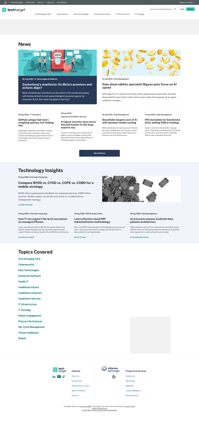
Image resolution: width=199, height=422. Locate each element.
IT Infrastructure (122, 14)
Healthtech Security (29, 298)
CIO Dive (40, 2)
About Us (75, 376)
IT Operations (35, 115)
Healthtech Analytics (30, 292)
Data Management (121, 79)
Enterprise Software (102, 14)
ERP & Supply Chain (94, 214)
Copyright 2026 (85, 406)
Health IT (23, 281)
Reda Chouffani (26, 205)
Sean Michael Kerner (140, 237)
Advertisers (130, 381)
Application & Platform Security (74, 117)
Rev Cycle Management (31, 327)
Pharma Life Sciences (30, 321)
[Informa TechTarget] (5, 2)
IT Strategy (139, 14)
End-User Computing (38, 177)
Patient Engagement (29, 315)
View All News (99, 153)
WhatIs (22, 338)
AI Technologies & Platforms (46, 79)
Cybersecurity (62, 14)
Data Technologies (81, 14)
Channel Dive (30, 2)
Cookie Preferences (99, 408)
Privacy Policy (130, 406)
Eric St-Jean (81, 237)
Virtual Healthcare (28, 332)
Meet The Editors (79, 391)
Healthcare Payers (28, 287)
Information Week (17, 2)
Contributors (77, 381)
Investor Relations (133, 391)
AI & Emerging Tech (43, 14)
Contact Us (130, 376)
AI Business (50, 2)
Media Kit (129, 386)
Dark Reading (61, 2)
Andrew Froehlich (27, 237)
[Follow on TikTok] (63, 377)
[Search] (175, 9)
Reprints (75, 396)
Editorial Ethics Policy (80, 386)
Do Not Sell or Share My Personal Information (99, 410)
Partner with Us (132, 396)
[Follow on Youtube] (59, 377)
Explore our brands (186, 2)
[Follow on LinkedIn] (54, 377)
